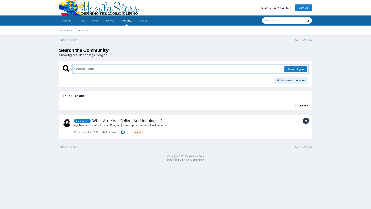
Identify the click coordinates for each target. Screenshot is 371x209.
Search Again (296, 69)
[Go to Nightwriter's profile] (67, 122)
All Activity (66, 30)
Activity (126, 20)
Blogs (95, 20)
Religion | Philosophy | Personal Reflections (138, 125)
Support (143, 20)
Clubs (81, 20)
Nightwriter (80, 125)
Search (83, 30)
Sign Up (303, 7)
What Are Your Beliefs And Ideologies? (127, 120)
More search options (292, 80)
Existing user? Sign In (275, 7)
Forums (66, 20)
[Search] (308, 20)
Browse (110, 20)
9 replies (110, 132)
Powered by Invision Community (185, 159)
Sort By (302, 105)
